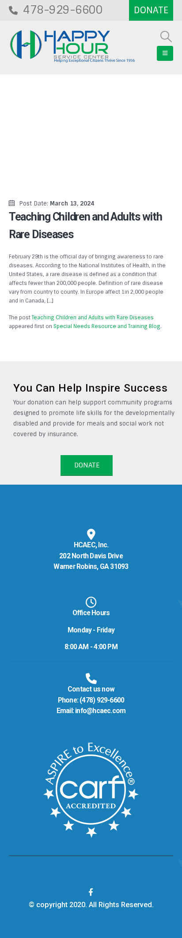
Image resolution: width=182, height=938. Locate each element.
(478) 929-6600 (102, 700)
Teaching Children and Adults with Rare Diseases (93, 317)
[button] (166, 36)
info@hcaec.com (100, 711)
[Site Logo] (72, 46)
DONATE (86, 465)
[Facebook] (91, 892)
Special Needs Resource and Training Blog (106, 326)
